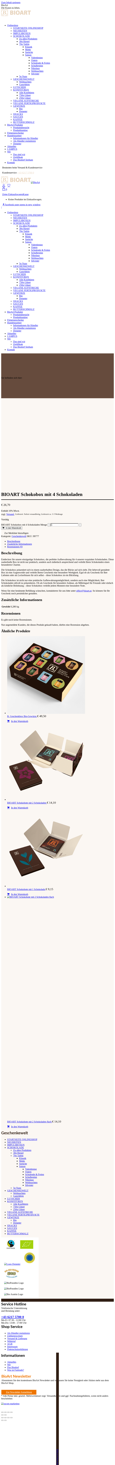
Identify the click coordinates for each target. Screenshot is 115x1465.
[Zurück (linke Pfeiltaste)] (2, 1414)
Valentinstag (31, 1169)
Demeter (17, 1223)
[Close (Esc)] (2, 1417)
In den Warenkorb (13, 528)
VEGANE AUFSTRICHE (20, 1212)
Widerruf (11, 1341)
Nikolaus (29, 1180)
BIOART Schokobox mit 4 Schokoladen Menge (24, 524)
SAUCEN (12, 1228)
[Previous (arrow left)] (2, 1420)
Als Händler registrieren (18, 1333)
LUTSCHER (13, 1198)
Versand (10, 514)
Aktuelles (11, 1362)
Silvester (29, 1185)
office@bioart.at (83, 590)
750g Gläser (19, 1206)
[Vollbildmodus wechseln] (5, 1412)
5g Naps (17, 1188)
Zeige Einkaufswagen (12, 194)
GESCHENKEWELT (17, 1190)
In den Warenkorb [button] (19, 721)
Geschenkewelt (19, 536)
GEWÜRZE (13, 1217)
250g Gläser (19, 1209)
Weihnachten (31, 1182)
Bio (15, 1220)
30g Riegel (18, 1153)
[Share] (5, 1417)
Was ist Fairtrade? (15, 1370)
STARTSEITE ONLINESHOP (22, 1139)
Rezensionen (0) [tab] (15, 546)
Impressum (12, 1346)
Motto (22, 1161)
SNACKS (12, 1225)
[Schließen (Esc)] (11, 1412)
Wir (9, 1364)
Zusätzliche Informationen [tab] (19, 544)
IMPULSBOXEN (16, 1145)
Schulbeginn (31, 1177)
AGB (9, 1344)
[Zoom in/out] (11, 1417)
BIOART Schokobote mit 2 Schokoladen (27, 803)
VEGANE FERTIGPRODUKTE (23, 1215)
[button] (14, 533)
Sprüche (23, 1163)
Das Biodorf (13, 1367)
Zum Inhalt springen (10, 2)
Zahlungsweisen (15, 1336)
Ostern (28, 1171)
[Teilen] (8, 1412)
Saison (22, 1166)
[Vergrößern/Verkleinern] (2, 1412)
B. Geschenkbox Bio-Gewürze (22, 716)
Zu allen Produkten (22, 1150)
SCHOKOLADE (15, 1147)
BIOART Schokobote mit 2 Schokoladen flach (29, 1121)
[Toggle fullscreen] (8, 1417)
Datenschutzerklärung (17, 1349)
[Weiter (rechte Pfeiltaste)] (5, 1414)
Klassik (22, 1158)
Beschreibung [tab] (13, 541)
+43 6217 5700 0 (26, 172)
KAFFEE (11, 1231)
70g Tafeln (18, 1155)
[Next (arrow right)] (5, 1420)
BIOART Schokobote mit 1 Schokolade (26, 889)
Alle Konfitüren (20, 1204)
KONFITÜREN (15, 1201)
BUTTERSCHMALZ (17, 1233)
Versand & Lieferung (17, 1338)
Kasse (26, 194)
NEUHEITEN (14, 1142)
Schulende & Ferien (34, 1174)
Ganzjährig (18, 1196)
